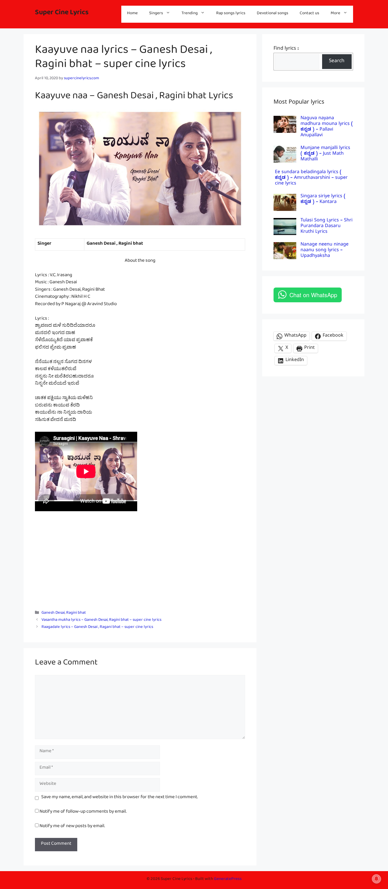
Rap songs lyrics (230, 14)
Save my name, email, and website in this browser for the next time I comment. (119, 798)
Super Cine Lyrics (62, 14)
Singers (156, 14)
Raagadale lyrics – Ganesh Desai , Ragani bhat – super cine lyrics (97, 628)
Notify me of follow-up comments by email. (82, 812)
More (335, 14)
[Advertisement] (140, 561)
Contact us (309, 14)
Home (132, 14)
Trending (190, 14)
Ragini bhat (76, 613)
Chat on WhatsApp (313, 295)
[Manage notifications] (376, 878)
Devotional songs (272, 14)
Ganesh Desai (53, 613)
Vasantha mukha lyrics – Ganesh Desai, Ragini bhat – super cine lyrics (101, 620)
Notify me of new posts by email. (72, 827)
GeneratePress (228, 880)
